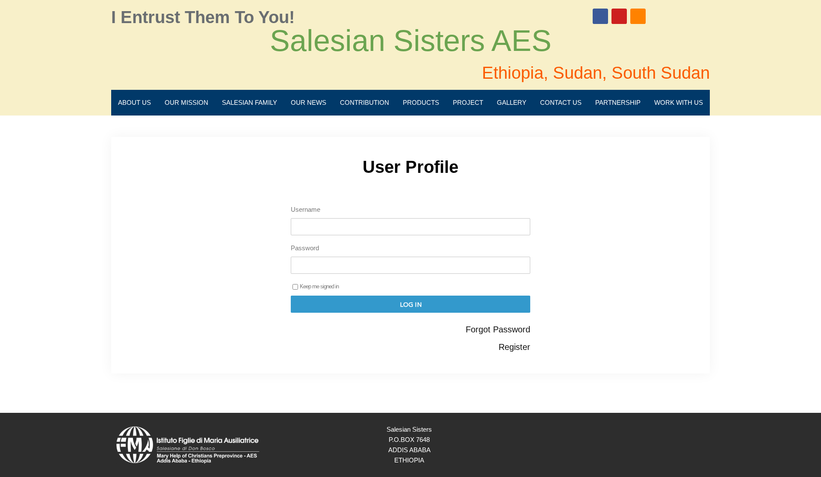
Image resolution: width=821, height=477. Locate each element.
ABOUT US (134, 102)
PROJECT (468, 102)
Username (305, 209)
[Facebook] (600, 16)
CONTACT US (561, 102)
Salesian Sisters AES (411, 40)
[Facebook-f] (676, 445)
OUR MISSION (186, 102)
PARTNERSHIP (618, 102)
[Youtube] (619, 16)
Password (305, 248)
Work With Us (678, 102)
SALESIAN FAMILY (249, 102)
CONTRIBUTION (364, 102)
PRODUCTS (421, 102)
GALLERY (511, 102)
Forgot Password (498, 329)
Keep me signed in (319, 286)
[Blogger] (638, 16)
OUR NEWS (308, 102)
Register (514, 347)
